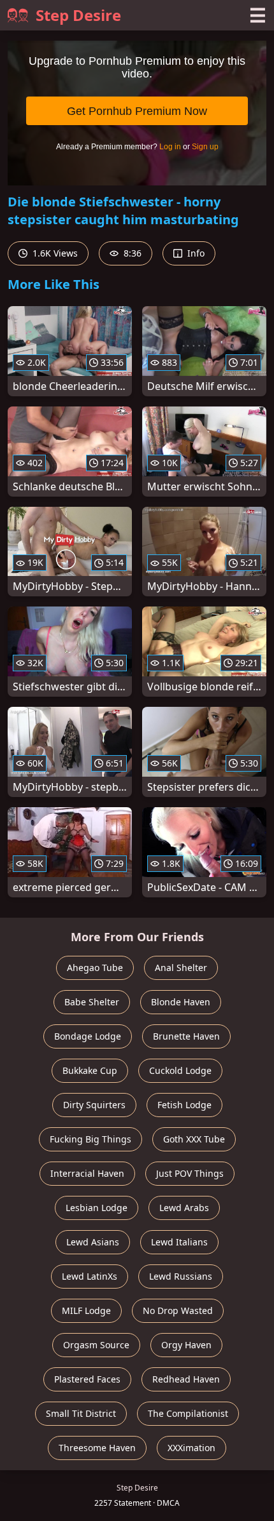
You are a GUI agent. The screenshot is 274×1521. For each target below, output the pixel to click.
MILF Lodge (86, 1310)
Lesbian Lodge (96, 1208)
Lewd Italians (179, 1242)
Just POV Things (190, 1173)
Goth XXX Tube (194, 1139)
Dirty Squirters (94, 1105)
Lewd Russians (180, 1276)
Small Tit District (81, 1413)
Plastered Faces (87, 1379)
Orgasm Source (96, 1345)
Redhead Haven (186, 1379)
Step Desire (78, 14)
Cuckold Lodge (180, 1070)
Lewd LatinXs (89, 1276)
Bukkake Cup (89, 1070)
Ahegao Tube (95, 968)
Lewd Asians (92, 1242)
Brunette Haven (186, 1036)
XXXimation (191, 1448)
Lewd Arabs (184, 1208)
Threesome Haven (97, 1448)
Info (195, 253)
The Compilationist (188, 1413)
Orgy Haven (186, 1345)
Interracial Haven (87, 1173)
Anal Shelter (181, 968)
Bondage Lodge (87, 1036)
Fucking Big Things (90, 1139)
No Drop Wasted (178, 1310)
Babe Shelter (91, 1002)
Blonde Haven (180, 1002)
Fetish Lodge (184, 1105)
